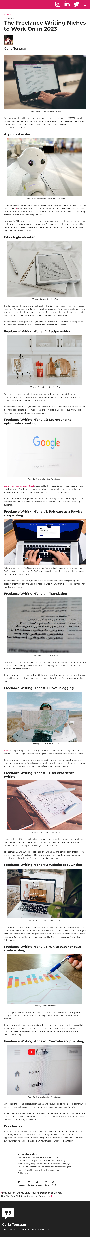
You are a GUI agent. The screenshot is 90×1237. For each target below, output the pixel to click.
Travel (6, 750)
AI (16, 208)
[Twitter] (76, 4)
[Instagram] (58, 4)
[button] (85, 5)
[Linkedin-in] (67, 4)
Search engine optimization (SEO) (19, 486)
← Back (7, 14)
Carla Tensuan (11, 4)
